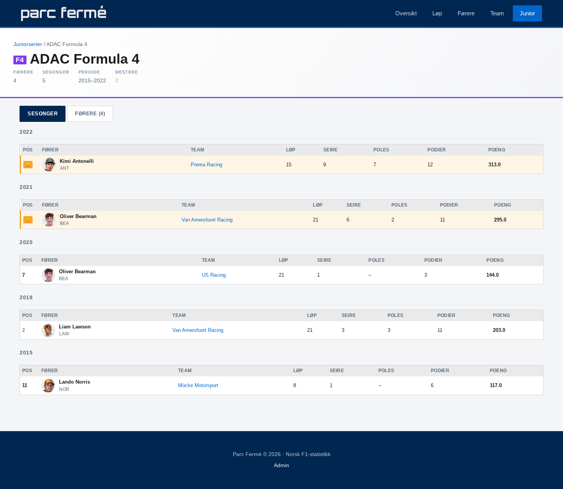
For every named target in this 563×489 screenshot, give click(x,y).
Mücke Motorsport (198, 385)
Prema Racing (206, 164)
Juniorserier (27, 44)
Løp (437, 13)
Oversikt (406, 13)
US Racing (214, 275)
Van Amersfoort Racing (207, 220)
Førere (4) (90, 114)
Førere (466, 13)
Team (497, 13)
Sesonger (42, 114)
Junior (527, 13)
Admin (281, 465)
